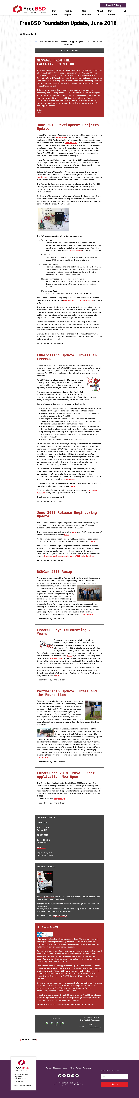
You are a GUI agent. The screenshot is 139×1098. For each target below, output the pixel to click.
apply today (59, 799)
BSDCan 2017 (71, 143)
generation (60, 138)
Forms (48, 1068)
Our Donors (111, 12)
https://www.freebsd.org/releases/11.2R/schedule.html (69, 556)
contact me (69, 479)
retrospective (56, 658)
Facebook (64, 1075)
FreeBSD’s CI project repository (78, 300)
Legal (65, 1068)
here (73, 486)
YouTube (77, 1075)
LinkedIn (73, 1075)
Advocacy (87, 1068)
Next (34, 1040)
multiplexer (42, 177)
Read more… (89, 614)
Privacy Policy (75, 1068)
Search (125, 10)
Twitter (68, 1075)
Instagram (60, 1075)
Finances (57, 1068)
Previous (25, 1040)
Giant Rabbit (78, 1085)
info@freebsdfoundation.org (23, 1085)
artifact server (75, 251)
